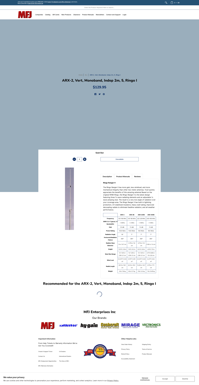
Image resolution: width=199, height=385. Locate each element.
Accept (165, 379)
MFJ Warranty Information (45, 366)
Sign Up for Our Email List (35, 3)
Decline (185, 379)
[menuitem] (166, 2)
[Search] (166, 2)
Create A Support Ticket (45, 351)
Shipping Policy (146, 344)
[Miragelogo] (130, 325)
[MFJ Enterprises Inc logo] (25, 15)
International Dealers (65, 356)
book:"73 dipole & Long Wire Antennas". (59, 2)
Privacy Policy (125, 349)
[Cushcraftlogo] (110, 326)
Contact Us (41, 356)
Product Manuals (147, 354)
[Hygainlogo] (89, 325)
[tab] (104, 169)
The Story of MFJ (64, 361)
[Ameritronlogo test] (68, 325)
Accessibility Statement (128, 359)
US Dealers (62, 351)
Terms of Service (147, 349)
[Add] (84, 159)
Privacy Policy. (113, 380)
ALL (86, 75)
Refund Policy (125, 354)
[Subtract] (74, 159)
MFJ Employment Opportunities (47, 361)
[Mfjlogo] (47, 325)
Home (81, 75)
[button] (175, 2)
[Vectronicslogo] (151, 325)
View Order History (126, 344)
